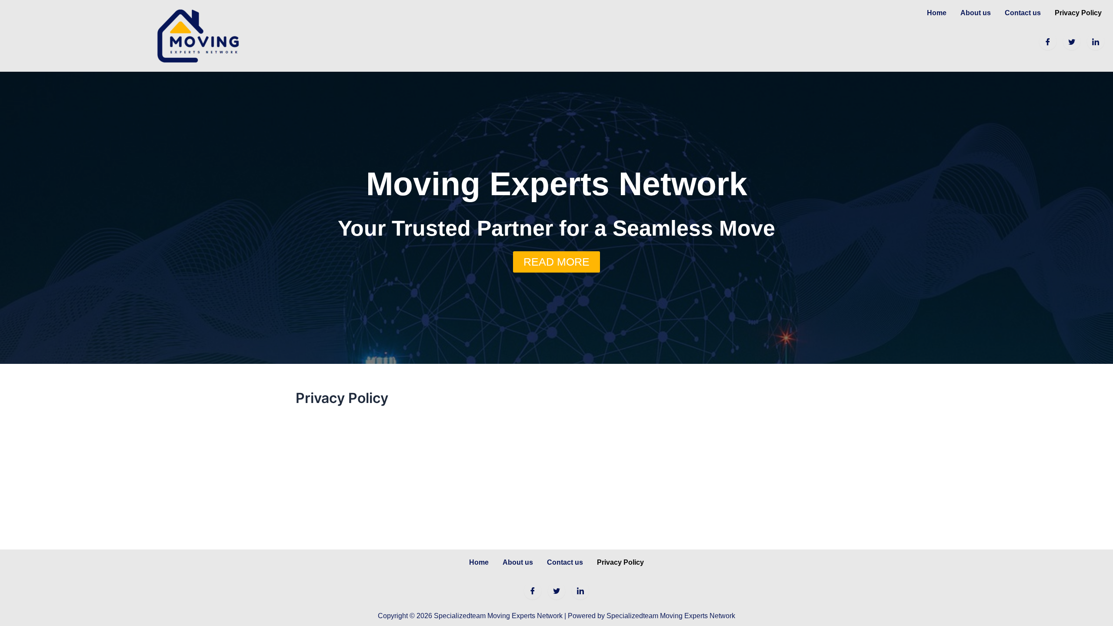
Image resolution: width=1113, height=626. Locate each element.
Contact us (1023, 13)
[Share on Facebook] (1047, 41)
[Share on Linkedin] (1095, 41)
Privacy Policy (1078, 13)
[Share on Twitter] (1071, 41)
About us (975, 13)
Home (936, 13)
